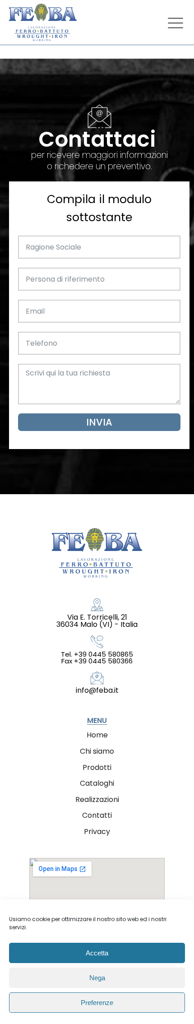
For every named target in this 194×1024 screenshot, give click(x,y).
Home (97, 735)
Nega (97, 978)
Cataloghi (97, 783)
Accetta (97, 953)
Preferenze (97, 1002)
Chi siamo (97, 751)
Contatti (97, 815)
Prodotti (97, 767)
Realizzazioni (97, 799)
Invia (99, 422)
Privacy (97, 831)
